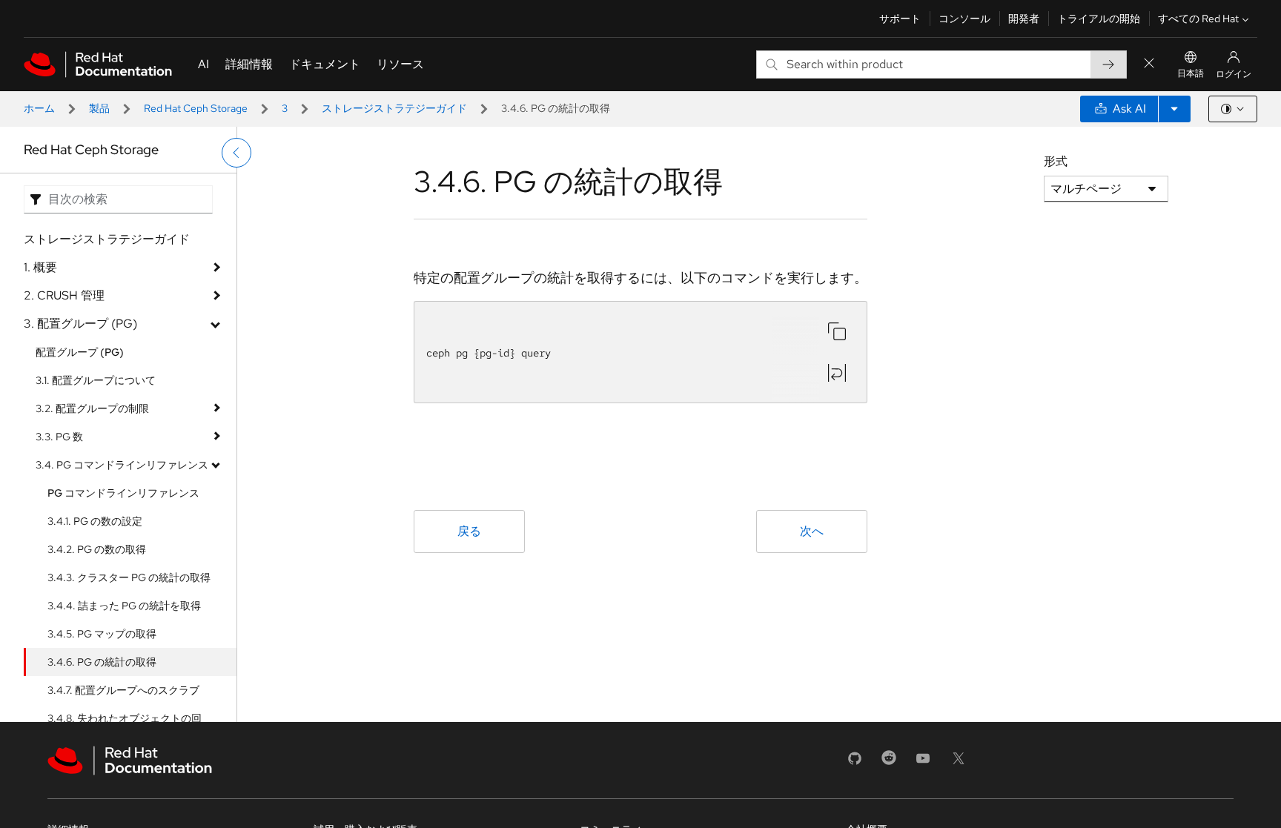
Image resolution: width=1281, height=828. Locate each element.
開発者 (1023, 18)
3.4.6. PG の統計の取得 (101, 662)
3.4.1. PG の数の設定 (94, 521)
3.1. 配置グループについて (96, 380)
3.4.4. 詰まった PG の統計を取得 (124, 605)
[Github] (855, 763)
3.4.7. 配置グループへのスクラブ (123, 690)
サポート (900, 18)
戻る (469, 531)
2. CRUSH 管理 (64, 295)
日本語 (1190, 73)
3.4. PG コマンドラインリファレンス (122, 464)
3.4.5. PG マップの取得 (101, 633)
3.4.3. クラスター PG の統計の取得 (129, 577)
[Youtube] (923, 763)
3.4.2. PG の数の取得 (96, 549)
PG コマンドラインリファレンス (123, 493)
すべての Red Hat (1198, 18)
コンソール (964, 18)
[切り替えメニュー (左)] (236, 153)
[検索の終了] (1149, 64)
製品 (99, 108)
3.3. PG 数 (59, 436)
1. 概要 (40, 267)
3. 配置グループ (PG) (80, 323)
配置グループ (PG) (80, 352)
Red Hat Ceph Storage (196, 108)
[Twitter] (958, 763)
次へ (812, 531)
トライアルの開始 (1098, 18)
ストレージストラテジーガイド (394, 108)
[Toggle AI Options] (1174, 109)
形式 (1056, 161)
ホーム (39, 108)
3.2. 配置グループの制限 (92, 408)
